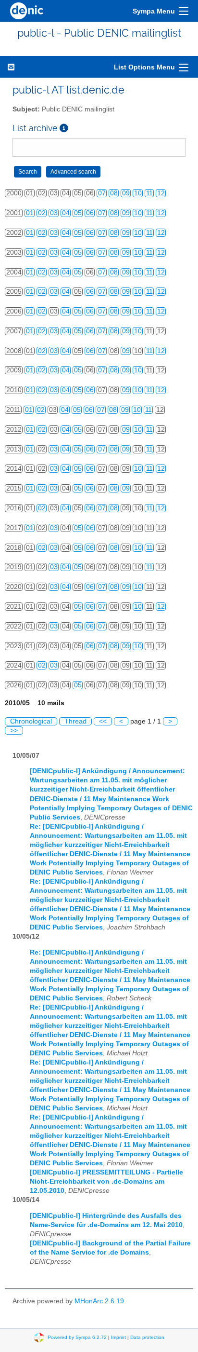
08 (114, 193)
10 (138, 193)
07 (102, 193)
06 (90, 213)
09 (126, 193)
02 (42, 213)
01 (30, 213)
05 (78, 213)
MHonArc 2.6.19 (99, 1301)
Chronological (31, 721)
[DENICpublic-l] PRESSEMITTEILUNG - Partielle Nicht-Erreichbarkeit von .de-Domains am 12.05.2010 (106, 1181)
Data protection (147, 1337)
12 (161, 193)
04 (66, 213)
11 (149, 193)
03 (54, 213)
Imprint (118, 1337)
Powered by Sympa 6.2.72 (77, 1337)
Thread (75, 721)
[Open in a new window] (64, 128)
